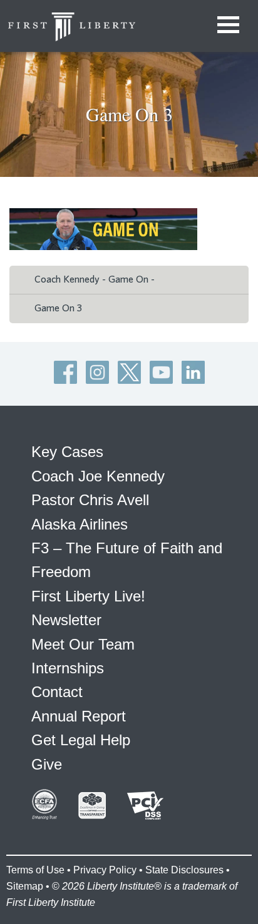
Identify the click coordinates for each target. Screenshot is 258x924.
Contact (57, 691)
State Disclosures (184, 870)
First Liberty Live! (88, 596)
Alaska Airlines (79, 524)
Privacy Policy (105, 870)
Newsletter (66, 619)
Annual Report (78, 716)
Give (46, 764)
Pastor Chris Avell (90, 499)
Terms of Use (35, 870)
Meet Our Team (83, 644)
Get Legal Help (80, 739)
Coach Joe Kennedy (98, 476)
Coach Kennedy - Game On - (94, 279)
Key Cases (67, 451)
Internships (67, 668)
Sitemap (24, 886)
